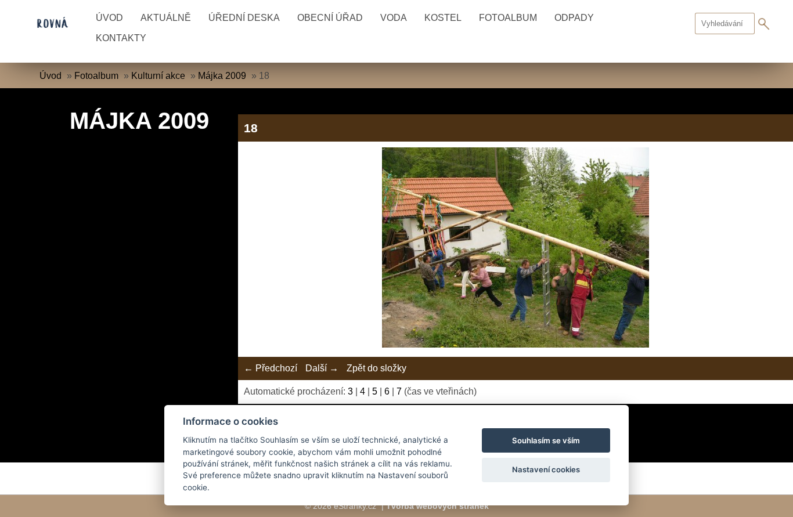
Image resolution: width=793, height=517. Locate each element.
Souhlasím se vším (546, 440)
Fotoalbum (508, 18)
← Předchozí (270, 368)
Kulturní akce (158, 76)
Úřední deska (244, 18)
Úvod (109, 18)
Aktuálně (165, 18)
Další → (321, 368)
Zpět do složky (376, 368)
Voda (393, 18)
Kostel (443, 18)
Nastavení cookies (546, 469)
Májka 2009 (222, 76)
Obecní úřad (330, 18)
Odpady (574, 18)
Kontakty (121, 38)
